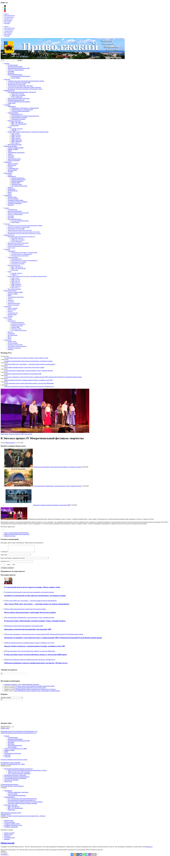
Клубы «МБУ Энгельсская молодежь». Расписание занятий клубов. (28, 132)
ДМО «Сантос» (16, 138)
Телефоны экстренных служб (13, 825)
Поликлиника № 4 (16, 114)
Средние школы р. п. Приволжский (22, 109)
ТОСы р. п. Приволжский (16, 70)
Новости (6, 13)
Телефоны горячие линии (15, 200)
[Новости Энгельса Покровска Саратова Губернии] (63, 58)
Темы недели (28, 434)
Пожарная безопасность (18, 179)
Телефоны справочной (14, 203)
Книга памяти (7, 21)
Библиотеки (15, 125)
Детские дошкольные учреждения (18, 792)
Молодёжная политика (15, 144)
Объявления (11, 189)
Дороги (10, 154)
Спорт (10, 127)
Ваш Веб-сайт (5, 561)
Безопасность (12, 176)
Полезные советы (16, 184)
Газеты (10, 174)
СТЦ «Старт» (15, 133)
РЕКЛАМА (7, 23)
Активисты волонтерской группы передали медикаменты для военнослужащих (28, 361)
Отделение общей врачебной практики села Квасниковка (25, 801)
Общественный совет (9, 15)
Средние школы (12, 794)
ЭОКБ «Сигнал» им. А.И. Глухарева (19, 772)
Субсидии (11, 157)
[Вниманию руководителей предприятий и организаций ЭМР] (18, 505)
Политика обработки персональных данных (14, 759)
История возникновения (15, 66)
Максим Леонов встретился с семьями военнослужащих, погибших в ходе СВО (28, 380)
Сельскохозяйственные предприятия (19, 101)
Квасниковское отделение (19, 117)
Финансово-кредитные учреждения (18, 98)
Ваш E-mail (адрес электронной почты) (12, 558)
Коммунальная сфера (10, 146)
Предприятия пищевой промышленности (16, 776)
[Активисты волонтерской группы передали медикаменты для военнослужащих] (18, 467)
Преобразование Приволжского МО (19, 68)
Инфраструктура (9, 90)
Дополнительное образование (20, 111)
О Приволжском (13, 65)
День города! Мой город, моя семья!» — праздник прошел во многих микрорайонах (29, 364)
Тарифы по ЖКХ (13, 149)
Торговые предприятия (11, 780)
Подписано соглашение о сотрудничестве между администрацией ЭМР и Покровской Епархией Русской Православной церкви (43, 377)
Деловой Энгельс (8, 18)
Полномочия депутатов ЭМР (16, 84)
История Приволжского (15, 74)
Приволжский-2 (10, 442)
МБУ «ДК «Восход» (17, 122)
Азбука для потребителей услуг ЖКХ (15, 748)
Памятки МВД (15, 182)
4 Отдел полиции (13, 198)
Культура (11, 434)
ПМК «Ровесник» (16, 139)
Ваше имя (4, 555)
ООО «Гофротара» (17, 97)
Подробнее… (5, 854)
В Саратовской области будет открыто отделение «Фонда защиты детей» (26, 358)
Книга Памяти (15, 78)
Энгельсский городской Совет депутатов (20, 85)
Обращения (7, 162)
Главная (6, 63)
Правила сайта (12, 197)
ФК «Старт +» (15, 143)
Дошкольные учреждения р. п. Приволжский (25, 108)
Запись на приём (13, 163)
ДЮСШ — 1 (15, 130)
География (11, 71)
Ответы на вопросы (14, 160)
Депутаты (7, 79)
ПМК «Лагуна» (16, 136)
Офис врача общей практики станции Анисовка (22, 803)
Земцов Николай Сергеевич (30, 684)
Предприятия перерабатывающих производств (22, 92)
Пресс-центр (8, 173)
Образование (12, 106)
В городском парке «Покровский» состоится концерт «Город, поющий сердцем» (28, 370)
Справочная (8, 195)
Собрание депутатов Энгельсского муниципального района (26, 81)
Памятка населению (17, 181)
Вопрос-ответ (12, 165)
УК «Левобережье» (9, 17)
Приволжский (7, 843)
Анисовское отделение (18, 119)
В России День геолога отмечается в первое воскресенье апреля (35, 686)
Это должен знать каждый (19, 186)
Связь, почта (11, 103)
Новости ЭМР (19, 434)
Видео (10, 192)
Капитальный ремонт (14, 159)
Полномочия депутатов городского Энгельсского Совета (25, 89)
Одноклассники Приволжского (20, 76)
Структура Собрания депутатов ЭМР (19, 82)
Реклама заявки (12, 170)
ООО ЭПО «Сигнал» (17, 93)
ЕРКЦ (10, 151)
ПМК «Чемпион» (16, 141)
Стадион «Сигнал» (17, 128)
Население (11, 73)
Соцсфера (7, 105)
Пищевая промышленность (16, 100)
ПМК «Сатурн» (16, 135)
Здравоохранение (13, 112)
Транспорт (11, 155)
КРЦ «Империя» (8, 20)
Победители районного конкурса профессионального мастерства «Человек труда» (29, 386)
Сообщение (4, 551)
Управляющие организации (16, 152)
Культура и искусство (14, 120)
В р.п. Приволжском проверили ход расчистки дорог (30, 687)
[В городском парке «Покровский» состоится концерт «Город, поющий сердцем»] (18, 486)
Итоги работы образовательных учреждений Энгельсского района (24, 367)
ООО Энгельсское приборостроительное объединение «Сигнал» (27, 770)
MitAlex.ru (149, 846)
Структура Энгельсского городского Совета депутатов (24, 87)
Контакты (11, 205)
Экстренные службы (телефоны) (17, 201)
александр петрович (10, 684)
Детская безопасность (17, 178)
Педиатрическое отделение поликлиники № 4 (25, 116)
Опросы (10, 167)
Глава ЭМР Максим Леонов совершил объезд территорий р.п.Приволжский (37, 690)
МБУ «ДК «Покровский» (19, 124)
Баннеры (10, 171)
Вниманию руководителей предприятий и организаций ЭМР (22, 373)
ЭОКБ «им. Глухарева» (18, 95)
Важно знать (4, 434)
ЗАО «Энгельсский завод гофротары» (19, 773)
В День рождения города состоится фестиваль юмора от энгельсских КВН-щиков (29, 383)
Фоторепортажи (13, 190)
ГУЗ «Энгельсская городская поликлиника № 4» (22, 798)
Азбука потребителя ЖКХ (16, 147)
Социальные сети (13, 168)
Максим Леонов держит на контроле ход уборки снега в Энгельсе (36, 689)
